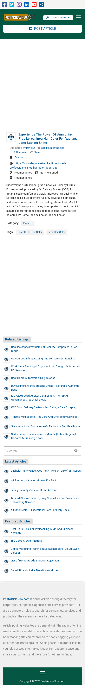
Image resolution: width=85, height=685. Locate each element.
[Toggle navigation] (77, 17)
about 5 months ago (52, 147)
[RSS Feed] (41, 5)
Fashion (19, 157)
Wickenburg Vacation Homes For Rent (33, 480)
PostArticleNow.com (16, 599)
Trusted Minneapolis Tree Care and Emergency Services (44, 416)
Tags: (9, 232)
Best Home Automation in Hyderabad (33, 377)
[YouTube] (34, 5)
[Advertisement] (42, 83)
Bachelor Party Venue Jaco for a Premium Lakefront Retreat (46, 470)
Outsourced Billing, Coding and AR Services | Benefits (43, 358)
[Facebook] (4, 5)
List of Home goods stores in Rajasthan (35, 560)
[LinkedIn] (26, 5)
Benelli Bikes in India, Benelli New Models (35, 570)
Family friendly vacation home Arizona (34, 490)
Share (37, 152)
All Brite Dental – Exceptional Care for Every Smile (40, 509)
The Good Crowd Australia (26, 540)
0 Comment (20, 152)
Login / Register (60, 17)
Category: (12, 223)
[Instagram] (19, 5)
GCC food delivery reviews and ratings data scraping (44, 407)
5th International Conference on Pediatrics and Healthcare (45, 426)
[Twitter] (11, 5)
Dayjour (30, 147)
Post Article (44, 29)
